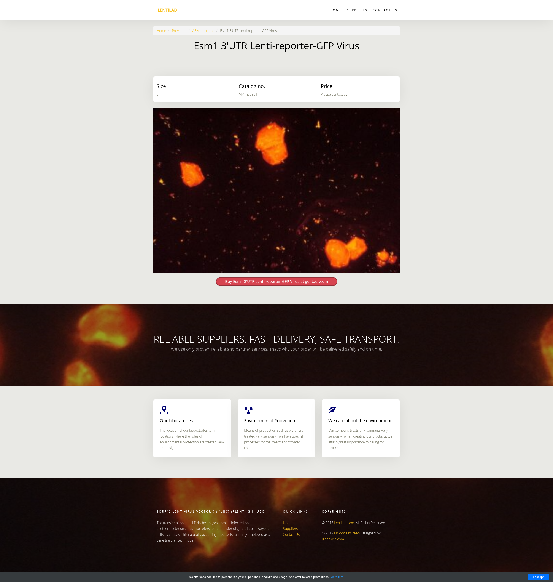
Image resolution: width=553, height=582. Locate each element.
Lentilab (167, 10)
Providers (179, 30)
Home (336, 10)
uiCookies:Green (347, 533)
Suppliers (357, 10)
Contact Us (385, 10)
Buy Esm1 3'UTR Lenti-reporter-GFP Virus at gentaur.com (276, 281)
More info (336, 577)
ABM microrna (203, 30)
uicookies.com (333, 539)
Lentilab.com (344, 522)
